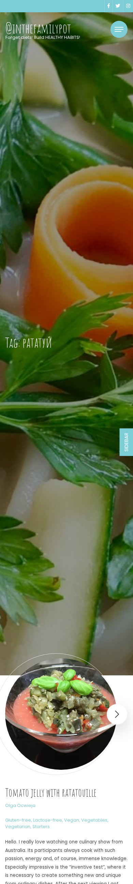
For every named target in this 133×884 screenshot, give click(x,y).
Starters (41, 826)
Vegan (71, 820)
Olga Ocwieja (20, 805)
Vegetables (94, 820)
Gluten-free (18, 820)
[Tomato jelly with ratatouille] (61, 714)
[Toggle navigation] (119, 29)
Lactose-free (47, 820)
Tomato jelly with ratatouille (51, 792)
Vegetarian (17, 826)
